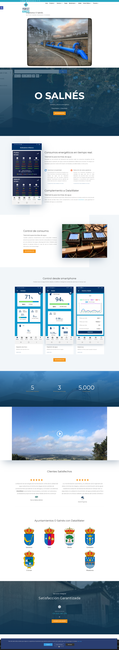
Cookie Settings (59, 644)
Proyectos (95, 3)
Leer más (79, 641)
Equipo (65, 3)
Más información (59, 113)
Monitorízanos (72, 3)
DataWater (34, 15)
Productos (51, 3)
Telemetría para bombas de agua (55, 183)
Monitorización (40, 15)
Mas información (29, 251)
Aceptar (48, 644)
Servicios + (59, 3)
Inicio (46, 3)
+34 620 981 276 (59, 613)
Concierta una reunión (59, 621)
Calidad (79, 3)
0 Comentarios (47, 15)
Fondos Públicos (86, 3)
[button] (1, 7)
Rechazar (70, 644)
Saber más (18, 352)
